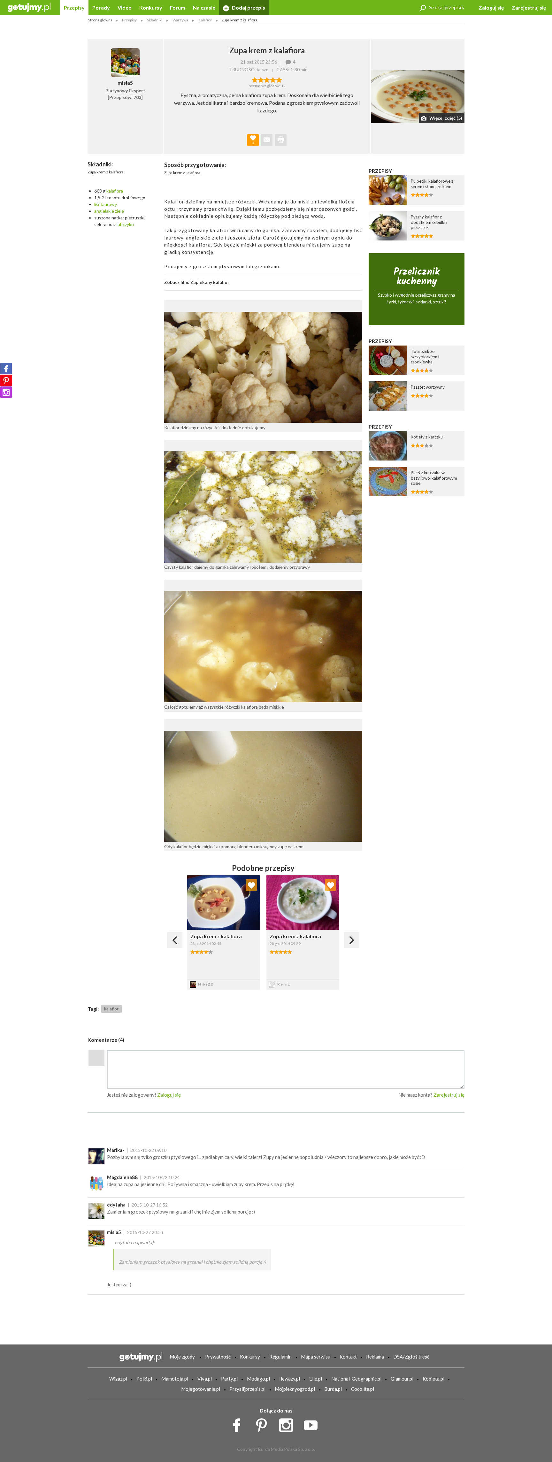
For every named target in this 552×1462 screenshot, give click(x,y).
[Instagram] (6, 392)
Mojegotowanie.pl (200, 1389)
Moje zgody (182, 1356)
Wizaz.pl (118, 1379)
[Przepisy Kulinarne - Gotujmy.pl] (29, 6)
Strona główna (100, 20)
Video (125, 7)
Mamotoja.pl (174, 1379)
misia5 (114, 1232)
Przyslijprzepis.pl (247, 1389)
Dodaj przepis (248, 7)
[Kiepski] (255, 79)
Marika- (115, 1150)
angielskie (104, 211)
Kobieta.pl (433, 1379)
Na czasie (204, 7)
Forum (177, 7)
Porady (101, 7)
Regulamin (280, 1356)
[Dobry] (267, 79)
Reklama (375, 1356)
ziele (119, 211)
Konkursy (150, 7)
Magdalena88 (122, 1177)
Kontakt (348, 1356)
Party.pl (229, 1379)
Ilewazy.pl (289, 1379)
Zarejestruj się (529, 7)
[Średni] (261, 79)
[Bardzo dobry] (273, 79)
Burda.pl (333, 1389)
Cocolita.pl (362, 1389)
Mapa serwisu (315, 1356)
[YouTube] (313, 1424)
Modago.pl (258, 1379)
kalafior (111, 1008)
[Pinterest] (6, 380)
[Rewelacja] (279, 79)
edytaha (116, 1204)
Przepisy (74, 7)
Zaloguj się (491, 7)
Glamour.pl (402, 1379)
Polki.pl (144, 1379)
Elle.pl (315, 1379)
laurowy (109, 204)
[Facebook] (6, 368)
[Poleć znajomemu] (266, 140)
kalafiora (114, 191)
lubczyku (125, 224)
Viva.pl (204, 1379)
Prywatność (218, 1356)
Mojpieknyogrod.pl (295, 1389)
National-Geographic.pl (356, 1379)
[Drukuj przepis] (281, 140)
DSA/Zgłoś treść (411, 1356)
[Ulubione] (251, 885)
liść (97, 204)
